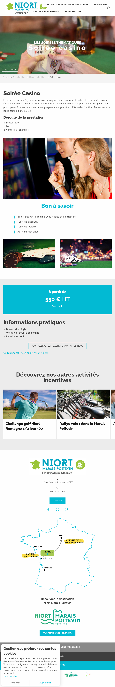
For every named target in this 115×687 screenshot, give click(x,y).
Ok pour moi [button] (45, 682)
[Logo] (57, 466)
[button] (108, 7)
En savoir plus (10, 676)
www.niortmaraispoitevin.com (57, 632)
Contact (57, 500)
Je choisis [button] (15, 682)
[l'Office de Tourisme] (57, 617)
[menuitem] (26, 8)
